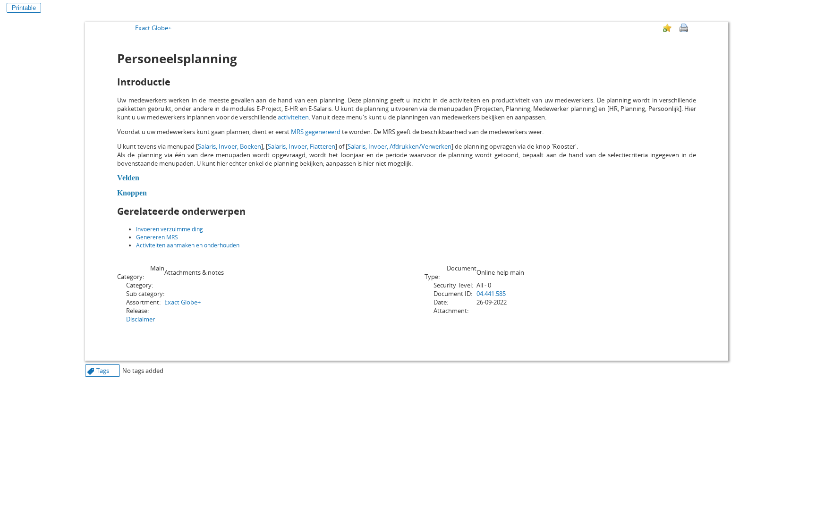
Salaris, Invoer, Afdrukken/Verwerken (399, 146)
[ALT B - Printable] (684, 28)
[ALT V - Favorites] (667, 28)
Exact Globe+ (153, 28)
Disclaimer (140, 319)
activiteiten (293, 117)
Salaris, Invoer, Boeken (229, 146)
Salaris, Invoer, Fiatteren (301, 146)
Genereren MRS (157, 237)
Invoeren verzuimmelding (169, 229)
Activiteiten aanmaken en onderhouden (187, 245)
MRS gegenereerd (315, 131)
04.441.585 (491, 293)
